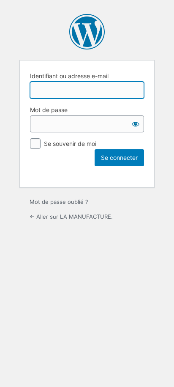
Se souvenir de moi (70, 143)
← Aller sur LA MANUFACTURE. (71, 216)
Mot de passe (49, 109)
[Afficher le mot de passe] (135, 123)
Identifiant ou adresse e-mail (69, 76)
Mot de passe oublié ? (59, 201)
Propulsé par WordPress (87, 31)
